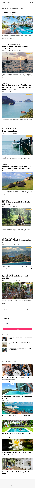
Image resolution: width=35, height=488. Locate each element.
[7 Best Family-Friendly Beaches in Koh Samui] (16, 246)
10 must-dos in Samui (10, 13)
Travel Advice (12, 127)
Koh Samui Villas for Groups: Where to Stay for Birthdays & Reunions (20, 338)
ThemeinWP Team (15, 485)
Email (4, 325)
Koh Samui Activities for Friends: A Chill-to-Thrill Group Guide (19, 343)
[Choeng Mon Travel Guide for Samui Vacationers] (17, 52)
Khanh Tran (7, 91)
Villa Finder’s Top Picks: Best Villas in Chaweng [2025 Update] (17, 397)
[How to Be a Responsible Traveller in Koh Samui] (16, 208)
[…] (13, 38)
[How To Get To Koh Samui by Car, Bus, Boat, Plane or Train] (17, 135)
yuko (4, 456)
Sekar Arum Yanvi (8, 50)
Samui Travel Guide (16, 44)
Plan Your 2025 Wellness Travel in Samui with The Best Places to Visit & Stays (16, 434)
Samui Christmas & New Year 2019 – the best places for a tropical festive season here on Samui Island (17, 87)
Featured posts (5, 238)
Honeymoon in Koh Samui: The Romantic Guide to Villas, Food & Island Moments (19, 349)
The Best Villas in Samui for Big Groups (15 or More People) (16, 472)
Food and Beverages (9, 44)
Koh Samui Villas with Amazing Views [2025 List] (16, 416)
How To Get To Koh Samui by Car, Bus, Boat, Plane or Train (16, 130)
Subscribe (17, 329)
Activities (3, 44)
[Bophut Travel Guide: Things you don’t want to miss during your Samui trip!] (17, 172)
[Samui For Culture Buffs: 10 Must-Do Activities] (17, 282)
